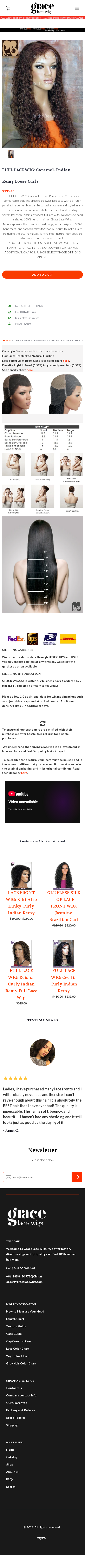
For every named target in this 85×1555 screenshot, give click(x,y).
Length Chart (15, 1319)
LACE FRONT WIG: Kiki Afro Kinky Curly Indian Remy (21, 903)
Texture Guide (16, 1326)
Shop (9, 1464)
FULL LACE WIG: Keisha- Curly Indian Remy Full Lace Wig (21, 984)
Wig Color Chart (17, 1356)
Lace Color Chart (18, 1348)
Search (10, 1486)
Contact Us (14, 1388)
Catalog (11, 1457)
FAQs (10, 1479)
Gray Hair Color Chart (21, 1363)
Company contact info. (21, 1395)
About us (12, 1472)
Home (10, 1449)
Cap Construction (18, 1341)
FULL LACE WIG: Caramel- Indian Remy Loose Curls (36, 176)
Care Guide (14, 1333)
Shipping (12, 1425)
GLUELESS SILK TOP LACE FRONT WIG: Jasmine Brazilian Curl (63, 906)
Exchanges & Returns (20, 1410)
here (24, 773)
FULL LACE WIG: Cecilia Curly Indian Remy (64, 981)
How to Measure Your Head (25, 1311)
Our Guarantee (16, 1402)
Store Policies (15, 1417)
